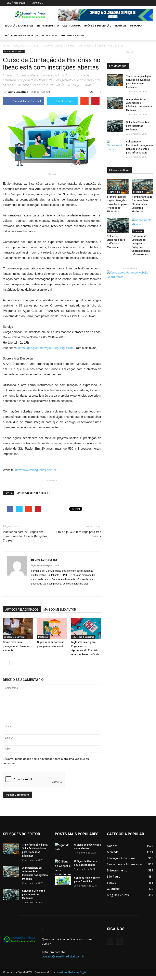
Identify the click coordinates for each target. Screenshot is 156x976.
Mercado (136, 25)
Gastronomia (71, 25)
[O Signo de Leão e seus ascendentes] (63, 848)
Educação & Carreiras (19, 25)
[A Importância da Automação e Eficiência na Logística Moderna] (115, 103)
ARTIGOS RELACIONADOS (22, 609)
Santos (111, 882)
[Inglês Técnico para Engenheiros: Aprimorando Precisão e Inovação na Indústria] (86, 628)
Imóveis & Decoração (97, 25)
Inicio (6, 45)
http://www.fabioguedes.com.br (35, 470)
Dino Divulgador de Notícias (32, 492)
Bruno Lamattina (18, 91)
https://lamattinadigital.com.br (45, 565)
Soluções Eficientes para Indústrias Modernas (137, 126)
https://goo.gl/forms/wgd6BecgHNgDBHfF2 (46, 348)
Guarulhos (113, 889)
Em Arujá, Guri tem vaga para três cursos (78, 534)
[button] (148, 30)
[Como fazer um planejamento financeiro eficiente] (18, 628)
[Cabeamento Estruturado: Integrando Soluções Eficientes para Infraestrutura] (115, 146)
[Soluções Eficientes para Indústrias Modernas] (115, 126)
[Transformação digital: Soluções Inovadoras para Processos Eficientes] (115, 80)
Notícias (120, 25)
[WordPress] (150, 3)
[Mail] (143, 3)
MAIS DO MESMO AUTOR (59, 609)
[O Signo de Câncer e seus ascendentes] (63, 868)
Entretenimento (48, 25)
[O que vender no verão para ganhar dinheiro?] (52, 628)
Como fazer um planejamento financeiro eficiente (17, 646)
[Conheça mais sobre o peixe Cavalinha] (63, 880)
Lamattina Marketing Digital (71, 972)
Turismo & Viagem (72, 35)
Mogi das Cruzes (118, 895)
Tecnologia (49, 35)
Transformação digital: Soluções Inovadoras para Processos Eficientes (117, 204)
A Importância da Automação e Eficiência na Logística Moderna (142, 204)
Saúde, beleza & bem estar (21, 35)
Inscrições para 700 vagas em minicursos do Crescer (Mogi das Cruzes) (25, 536)
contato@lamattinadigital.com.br (63, 956)
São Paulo (113, 876)
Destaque (43, 636)
